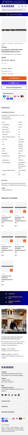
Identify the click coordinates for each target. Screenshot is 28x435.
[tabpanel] (14, 150)
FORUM (4, 47)
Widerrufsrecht (10, 428)
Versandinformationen (14, 427)
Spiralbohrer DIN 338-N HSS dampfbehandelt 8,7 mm (20, 249)
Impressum (3, 428)
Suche (2, 427)
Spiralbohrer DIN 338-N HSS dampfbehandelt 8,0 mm (7, 249)
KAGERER (7, 424)
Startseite (3, 43)
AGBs (22, 427)
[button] (22, 6)
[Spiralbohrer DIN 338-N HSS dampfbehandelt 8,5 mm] (7, 266)
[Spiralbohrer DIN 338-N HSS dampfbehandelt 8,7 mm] (21, 237)
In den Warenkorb (14, 78)
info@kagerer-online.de (7, 387)
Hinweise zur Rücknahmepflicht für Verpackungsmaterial (12, 430)
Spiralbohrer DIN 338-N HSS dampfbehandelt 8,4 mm (20, 220)
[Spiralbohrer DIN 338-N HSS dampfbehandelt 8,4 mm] (21, 207)
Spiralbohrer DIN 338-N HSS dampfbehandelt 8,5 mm (7, 278)
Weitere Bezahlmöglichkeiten (14, 87)
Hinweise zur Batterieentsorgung (8, 431)
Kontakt (7, 427)
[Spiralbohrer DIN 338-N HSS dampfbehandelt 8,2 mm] (7, 207)
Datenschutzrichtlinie (19, 428)
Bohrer (3, 45)
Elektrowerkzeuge (18, 43)
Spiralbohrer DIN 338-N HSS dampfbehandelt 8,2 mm (7, 220)
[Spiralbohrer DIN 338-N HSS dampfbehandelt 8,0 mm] (7, 237)
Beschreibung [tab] (5, 107)
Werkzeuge (10, 43)
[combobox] (14, 9)
